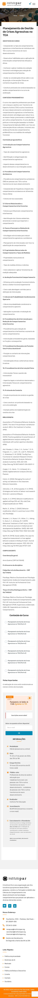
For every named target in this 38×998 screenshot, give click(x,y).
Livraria (7, 974)
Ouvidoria (8, 981)
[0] (30, 4)
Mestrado (8, 963)
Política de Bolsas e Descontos (15, 971)
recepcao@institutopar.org (15, 929)
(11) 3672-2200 (11, 925)
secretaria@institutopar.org (16, 932)
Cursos (7, 967)
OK (19, 733)
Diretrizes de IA (10, 960)
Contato (7, 978)
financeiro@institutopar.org (16, 934)
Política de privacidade (12, 956)
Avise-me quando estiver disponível (17, 723)
